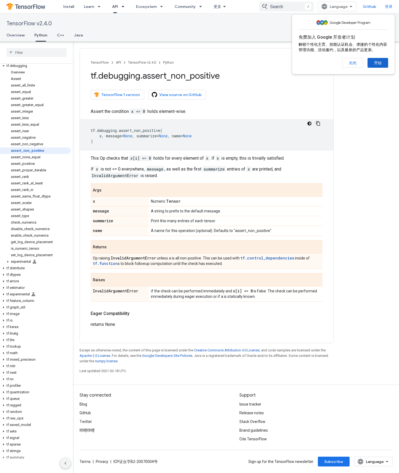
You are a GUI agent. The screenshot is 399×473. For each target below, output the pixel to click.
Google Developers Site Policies (167, 356)
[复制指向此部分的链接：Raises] (110, 280)
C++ (60, 35)
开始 (378, 62)
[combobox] (286, 6)
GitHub (369, 6)
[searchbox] (36, 52)
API (115, 6)
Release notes (251, 413)
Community (185, 6)
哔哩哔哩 (87, 430)
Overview (16, 35)
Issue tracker (250, 404)
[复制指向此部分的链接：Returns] (112, 247)
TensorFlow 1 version (121, 94)
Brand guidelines (253, 430)
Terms (85, 461)
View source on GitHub (180, 94)
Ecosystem (146, 6)
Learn (89, 6)
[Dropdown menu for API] (124, 6)
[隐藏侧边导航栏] (65, 463)
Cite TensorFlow (253, 439)
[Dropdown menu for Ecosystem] (163, 6)
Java (78, 35)
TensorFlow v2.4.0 (29, 23)
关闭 (352, 63)
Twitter (86, 421)
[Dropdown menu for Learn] (100, 6)
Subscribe (333, 461)
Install (68, 6)
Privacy (102, 461)
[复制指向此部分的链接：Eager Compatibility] (134, 313)
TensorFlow (100, 62)
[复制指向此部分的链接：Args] (107, 190)
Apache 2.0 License (95, 356)
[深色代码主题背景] (309, 123)
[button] (35, 66)
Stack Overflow (252, 421)
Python (40, 35)
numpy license (106, 361)
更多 (217, 6)
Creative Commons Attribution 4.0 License (226, 350)
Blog (83, 404)
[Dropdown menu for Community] (202, 6)
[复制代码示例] (318, 123)
